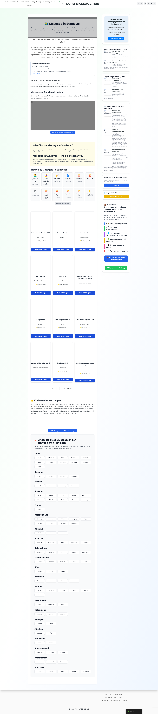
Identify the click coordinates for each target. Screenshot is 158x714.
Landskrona (62, 462)
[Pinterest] (148, 3)
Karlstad (39, 581)
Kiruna (51, 671)
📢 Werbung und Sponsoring (118, 251)
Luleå (39, 671)
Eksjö (62, 500)
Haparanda (86, 671)
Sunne (74, 581)
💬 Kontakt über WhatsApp (116, 268)
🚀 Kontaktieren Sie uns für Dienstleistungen (116, 258)
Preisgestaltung (36, 2)
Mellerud (51, 533)
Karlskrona (39, 476)
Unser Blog (46, 2)
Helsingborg (51, 457)
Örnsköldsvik (39, 652)
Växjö (39, 495)
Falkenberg (63, 485)
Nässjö (51, 500)
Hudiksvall (39, 614)
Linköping (39, 552)
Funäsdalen (51, 642)
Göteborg (39, 519)
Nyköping (51, 561)
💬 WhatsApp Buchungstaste (111, 228)
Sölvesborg (74, 476)
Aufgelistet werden (116, 196)
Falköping (74, 519)
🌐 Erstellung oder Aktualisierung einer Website (116, 234)
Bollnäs (51, 614)
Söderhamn (63, 614)
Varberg (51, 485)
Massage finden (10, 2)
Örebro (39, 571)
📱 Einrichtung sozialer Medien (115, 246)
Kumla (51, 571)
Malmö (39, 457)
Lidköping (39, 523)
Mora (74, 590)
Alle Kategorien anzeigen (62, 203)
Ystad (39, 462)
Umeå (39, 662)
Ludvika (62, 590)
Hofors (62, 604)
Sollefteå (62, 652)
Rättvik (39, 595)
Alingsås (86, 519)
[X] (141, 3)
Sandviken (51, 604)
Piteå (62, 671)
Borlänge (51, 590)
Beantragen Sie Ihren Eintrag (114, 697)
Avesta (86, 590)
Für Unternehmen (23, 2)
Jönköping (51, 495)
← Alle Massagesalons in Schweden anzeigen (62, 431)
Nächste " (70, 388)
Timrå (51, 623)
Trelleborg (85, 462)
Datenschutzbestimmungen (114, 694)
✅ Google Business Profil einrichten (116, 240)
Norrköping (51, 552)
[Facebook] (138, 3)
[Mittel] (154, 3)
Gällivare (74, 671)
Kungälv (86, 542)
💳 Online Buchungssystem (117, 223)
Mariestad (51, 523)
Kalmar (63, 495)
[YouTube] (151, 3)
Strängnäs (62, 561)
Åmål (39, 533)
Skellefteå (51, 662)
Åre (51, 633)
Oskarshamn (85, 495)
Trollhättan (63, 523)
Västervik (74, 495)
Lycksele (62, 662)
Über (53, 2)
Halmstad (39, 485)
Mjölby (74, 552)
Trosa (74, 561)
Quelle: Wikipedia (36, 73)
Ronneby (51, 476)
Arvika (62, 581)
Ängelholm (86, 457)
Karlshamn (62, 476)
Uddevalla (39, 542)
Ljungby (86, 500)
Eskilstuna (39, 561)
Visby (39, 509)
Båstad (39, 466)
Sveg (39, 642)
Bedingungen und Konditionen (110, 700)
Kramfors (51, 652)
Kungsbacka (74, 485)
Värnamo (39, 500)
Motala (62, 552)
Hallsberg (62, 571)
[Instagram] (145, 3)
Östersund (39, 633)
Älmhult (74, 500)
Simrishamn (74, 462)
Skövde (63, 519)
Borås (51, 519)
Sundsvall (39, 623)
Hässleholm (51, 462)
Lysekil (62, 542)
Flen (86, 561)
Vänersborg (74, 523)
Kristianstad (74, 457)
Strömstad (51, 542)
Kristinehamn (51, 581)
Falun (39, 590)
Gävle (39, 604)
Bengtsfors (63, 533)
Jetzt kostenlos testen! (116, 38)
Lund (62, 457)
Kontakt (29, 5)
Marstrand (74, 542)
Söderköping (85, 552)
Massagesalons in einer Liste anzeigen (62, 132)
